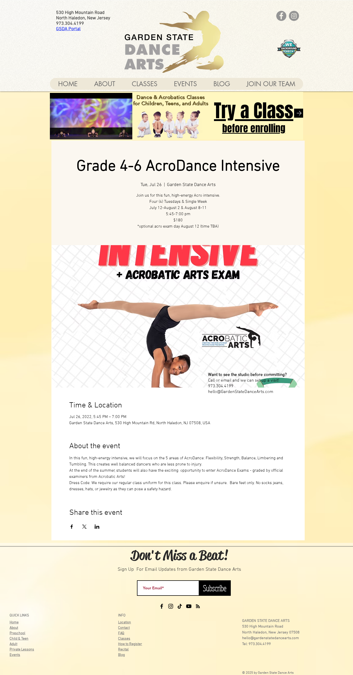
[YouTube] (189, 606)
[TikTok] (180, 606)
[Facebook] (281, 16)
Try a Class (253, 110)
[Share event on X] (84, 527)
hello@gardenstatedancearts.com (270, 638)
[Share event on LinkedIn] (97, 527)
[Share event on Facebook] (71, 527)
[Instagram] (294, 16)
